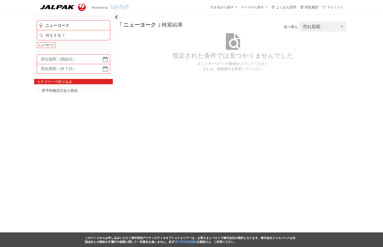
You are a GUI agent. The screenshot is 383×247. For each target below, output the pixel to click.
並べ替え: (291, 26)
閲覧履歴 (311, 7)
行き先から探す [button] (223, 7)
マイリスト (335, 7)
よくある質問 (285, 7)
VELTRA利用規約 (185, 242)
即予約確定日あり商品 (60, 90)
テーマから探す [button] (253, 7)
